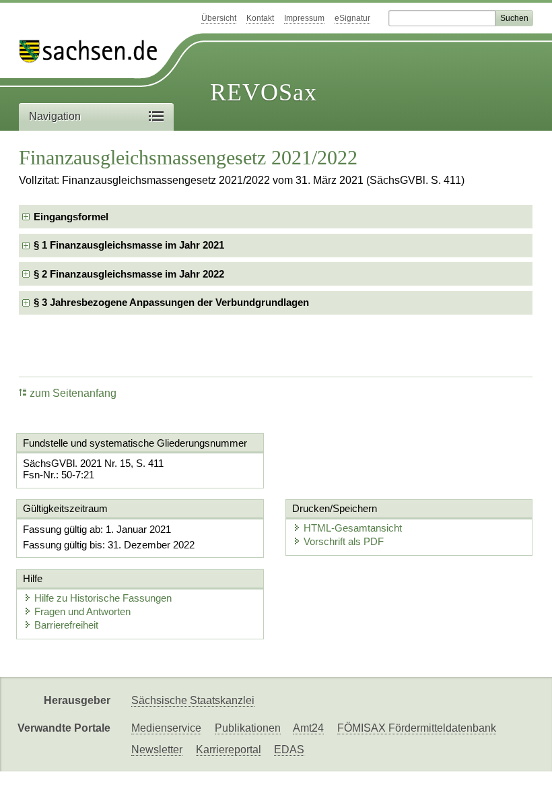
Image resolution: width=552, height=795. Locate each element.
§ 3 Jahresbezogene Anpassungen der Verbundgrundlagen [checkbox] (171, 302)
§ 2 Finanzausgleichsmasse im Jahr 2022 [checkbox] (129, 274)
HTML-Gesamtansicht (353, 528)
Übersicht (218, 18)
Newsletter (156, 749)
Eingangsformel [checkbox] (71, 216)
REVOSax (263, 92)
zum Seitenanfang (73, 393)
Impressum (304, 18)
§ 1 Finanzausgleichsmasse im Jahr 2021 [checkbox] (129, 245)
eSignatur (352, 18)
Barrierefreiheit (66, 625)
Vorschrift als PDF (344, 541)
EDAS (289, 749)
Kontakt (260, 18)
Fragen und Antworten (82, 611)
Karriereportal (228, 749)
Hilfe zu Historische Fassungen (103, 598)
